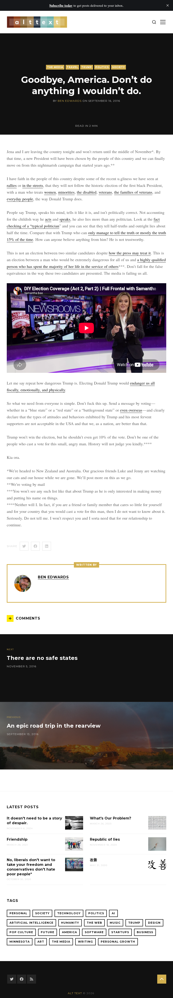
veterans (105, 192)
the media (55, 67)
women (50, 192)
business (145, 932)
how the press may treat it (130, 253)
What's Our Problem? (110, 818)
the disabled (86, 192)
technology (69, 913)
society (118, 67)
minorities (66, 192)
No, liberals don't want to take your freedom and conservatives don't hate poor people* (31, 867)
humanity (70, 922)
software (94, 932)
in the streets (32, 185)
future (47, 932)
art (40, 941)
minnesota (19, 941)
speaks (64, 219)
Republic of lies (105, 839)
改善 (93, 860)
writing (85, 941)
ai (113, 913)
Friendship (17, 839)
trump (86, 67)
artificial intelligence (31, 922)
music (115, 922)
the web (94, 922)
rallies (12, 185)
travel (72, 67)
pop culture (21, 932)
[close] (167, 5)
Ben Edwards (70, 100)
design (154, 922)
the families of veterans (133, 192)
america (69, 932)
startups (120, 932)
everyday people (20, 198)
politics (102, 67)
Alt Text (75, 993)
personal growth (118, 941)
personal (18, 913)
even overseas (131, 410)
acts (48, 219)
